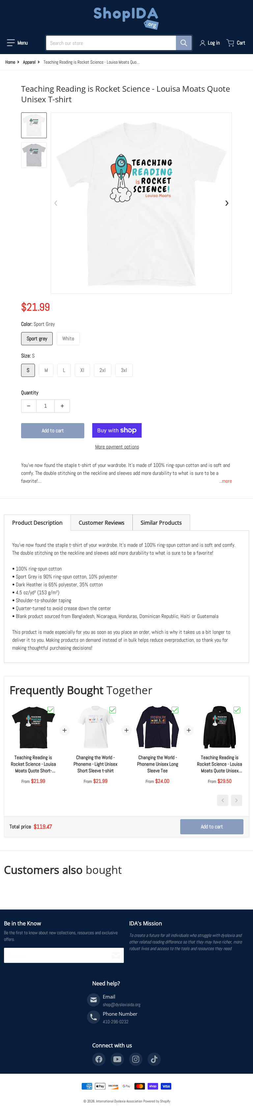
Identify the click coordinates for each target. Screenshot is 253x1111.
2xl (102, 370)
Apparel (29, 62)
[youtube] (117, 1059)
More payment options (117, 446)
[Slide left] (56, 203)
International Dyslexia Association (119, 1101)
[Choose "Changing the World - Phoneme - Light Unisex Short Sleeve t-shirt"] (112, 710)
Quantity (29, 392)
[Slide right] (227, 203)
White (68, 338)
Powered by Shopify (156, 1101)
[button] (17, 43)
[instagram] (135, 1059)
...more (225, 481)
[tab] (37, 522)
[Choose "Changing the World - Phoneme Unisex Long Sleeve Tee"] (175, 710)
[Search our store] (184, 43)
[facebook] (98, 1059)
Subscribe (116, 955)
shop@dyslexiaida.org (121, 1004)
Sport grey (37, 338)
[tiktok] (154, 1059)
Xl (82, 370)
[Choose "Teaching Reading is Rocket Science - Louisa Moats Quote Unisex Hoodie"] (237, 710)
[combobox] (116, 43)
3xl (124, 370)
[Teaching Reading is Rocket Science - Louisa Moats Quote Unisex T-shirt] (34, 125)
